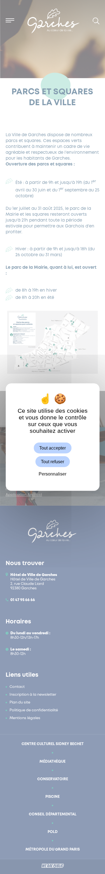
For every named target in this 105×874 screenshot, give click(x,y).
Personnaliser (52, 474)
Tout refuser (52, 461)
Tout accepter (52, 448)
